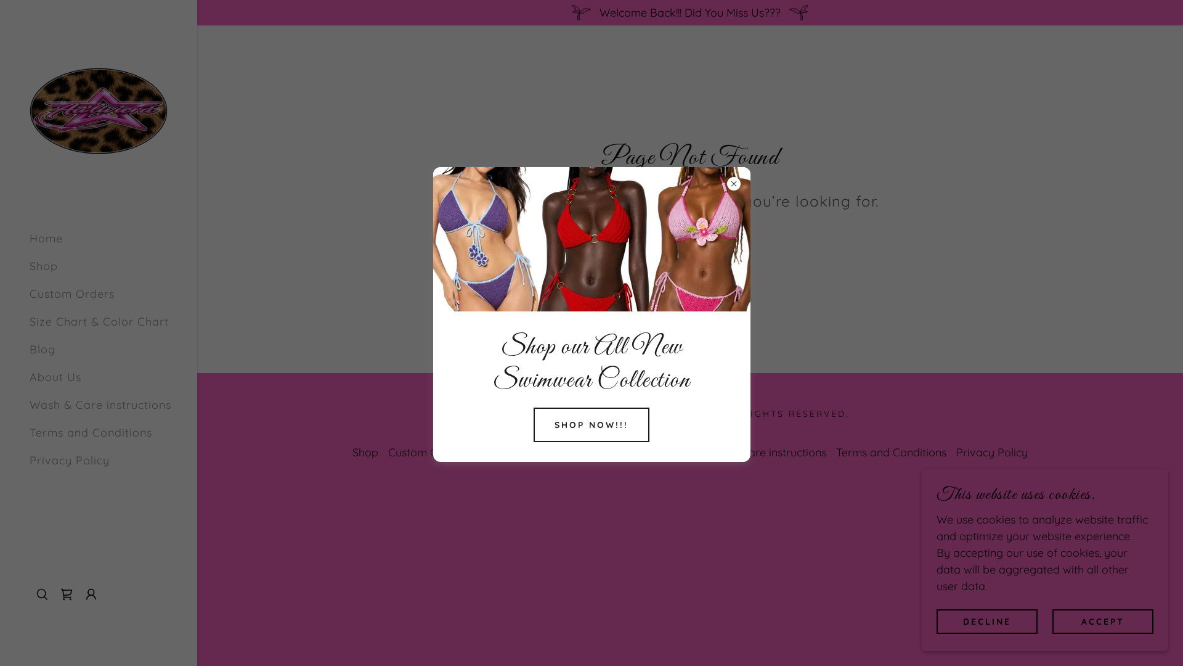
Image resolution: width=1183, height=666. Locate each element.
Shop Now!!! (591, 424)
